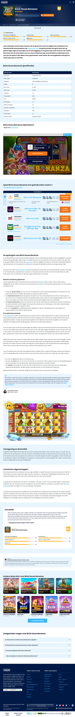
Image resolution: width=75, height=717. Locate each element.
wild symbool (22, 270)
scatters (41, 282)
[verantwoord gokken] (70, 2)
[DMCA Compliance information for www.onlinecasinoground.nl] (68, 713)
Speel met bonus (37, 153)
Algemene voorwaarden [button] (13, 231)
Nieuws (28, 677)
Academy (29, 682)
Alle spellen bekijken (37, 620)
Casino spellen (12, 25)
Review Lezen (17, 199)
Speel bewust (30, 689)
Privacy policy (30, 687)
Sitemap (29, 697)
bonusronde (9, 316)
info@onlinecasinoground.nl (65, 708)
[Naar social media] (57, 705)
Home (4, 25)
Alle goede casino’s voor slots (13, 187)
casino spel (29, 262)
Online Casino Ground (18, 714)
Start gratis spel (37, 161)
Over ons (29, 679)
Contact (29, 694)
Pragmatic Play (33, 48)
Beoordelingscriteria (32, 684)
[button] (39, 231)
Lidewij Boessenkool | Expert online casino (18, 560)
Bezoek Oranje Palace (50, 10)
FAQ (28, 692)
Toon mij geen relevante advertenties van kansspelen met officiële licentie (41, 705)
